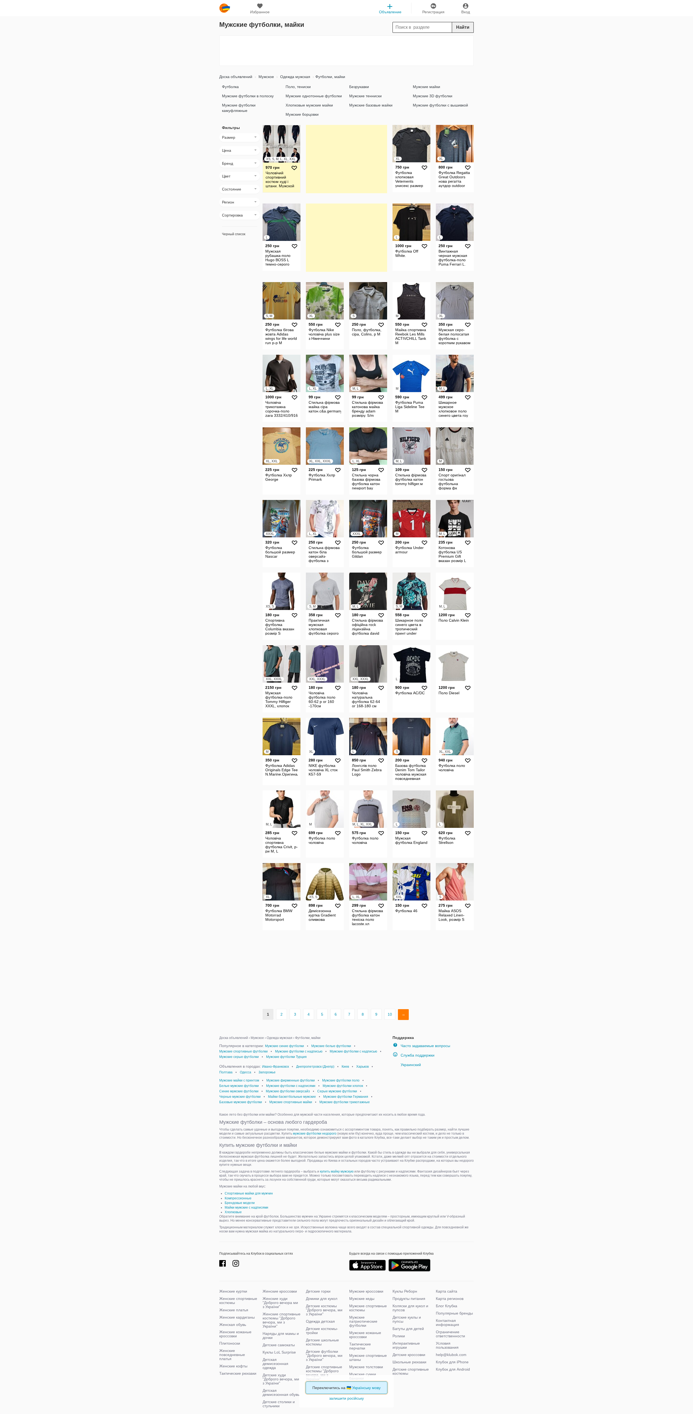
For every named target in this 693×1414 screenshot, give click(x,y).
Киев (345, 1066)
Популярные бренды (454, 1313)
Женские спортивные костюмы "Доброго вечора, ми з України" (281, 1320)
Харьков (362, 1066)
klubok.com (224, 8)
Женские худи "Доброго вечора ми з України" (280, 1302)
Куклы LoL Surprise (279, 1352)
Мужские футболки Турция (286, 1057)
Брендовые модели (240, 1203)
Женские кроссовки (280, 1291)
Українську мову (366, 1388)
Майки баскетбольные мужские (292, 1097)
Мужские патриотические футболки (363, 1321)
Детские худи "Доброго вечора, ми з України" (281, 1379)
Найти (462, 27)
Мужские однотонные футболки (314, 96)
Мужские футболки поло (340, 1080)
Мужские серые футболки (239, 1057)
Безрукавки (359, 87)
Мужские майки (426, 87)
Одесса (245, 1072)
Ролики (399, 1336)
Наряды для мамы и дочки (281, 1335)
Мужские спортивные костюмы (368, 1308)
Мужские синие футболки (284, 1046)
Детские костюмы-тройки (322, 1330)
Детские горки (318, 1291)
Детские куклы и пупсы (407, 1319)
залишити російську (346, 1398)
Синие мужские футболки (239, 1091)
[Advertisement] (346, 50)
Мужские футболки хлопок (343, 1086)
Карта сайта (446, 1291)
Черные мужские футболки (240, 1097)
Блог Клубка (446, 1306)
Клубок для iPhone (452, 1362)
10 (390, 1014)
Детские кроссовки (409, 1354)
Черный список (233, 234)
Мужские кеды (361, 1298)
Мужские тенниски (365, 96)
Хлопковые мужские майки (309, 105)
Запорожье (267, 1072)
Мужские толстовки (366, 1367)
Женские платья (233, 1310)
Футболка (230, 87)
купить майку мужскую (337, 1171)
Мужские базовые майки (371, 105)
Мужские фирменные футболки (290, 1080)
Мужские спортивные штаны (368, 1357)
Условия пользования (447, 1345)
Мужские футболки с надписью (298, 1051)
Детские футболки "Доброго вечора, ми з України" (324, 1355)
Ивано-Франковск (275, 1066)
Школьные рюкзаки (409, 1362)
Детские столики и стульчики (279, 1404)
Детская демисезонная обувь (281, 1392)
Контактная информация (447, 1322)
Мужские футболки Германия (345, 1097)
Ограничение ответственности (450, 1334)
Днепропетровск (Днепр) (315, 1066)
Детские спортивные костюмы (411, 1371)
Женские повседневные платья (232, 1354)
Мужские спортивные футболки (243, 1051)
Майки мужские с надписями (246, 1207)
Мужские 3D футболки (432, 96)
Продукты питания (409, 1298)
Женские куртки (233, 1291)
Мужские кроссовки (366, 1291)
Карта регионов (449, 1298)
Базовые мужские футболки (240, 1102)
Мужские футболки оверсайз (288, 1091)
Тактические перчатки (360, 1346)
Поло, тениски (298, 87)
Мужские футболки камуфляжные (239, 108)
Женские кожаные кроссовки (235, 1334)
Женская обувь (232, 1324)
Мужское (265, 77)
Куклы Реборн (405, 1291)
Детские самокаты (279, 1345)
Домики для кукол (321, 1298)
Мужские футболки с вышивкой (440, 105)
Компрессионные (238, 1198)
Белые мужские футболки (239, 1086)
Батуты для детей (408, 1328)
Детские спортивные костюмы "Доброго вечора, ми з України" (324, 1373)
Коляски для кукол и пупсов (410, 1308)
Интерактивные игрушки (406, 1345)
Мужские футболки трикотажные (344, 1102)
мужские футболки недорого (314, 1133)
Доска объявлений (235, 77)
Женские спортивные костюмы (238, 1300)
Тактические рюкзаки (237, 1373)
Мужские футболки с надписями (290, 1086)
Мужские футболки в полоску (248, 96)
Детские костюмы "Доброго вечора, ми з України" (324, 1310)
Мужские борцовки (302, 114)
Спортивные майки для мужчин (249, 1193)
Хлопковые (233, 1212)
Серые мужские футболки (337, 1091)
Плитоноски (229, 1343)
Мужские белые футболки (331, 1046)
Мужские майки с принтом (239, 1080)
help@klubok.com (451, 1354)
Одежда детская (320, 1321)
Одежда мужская (294, 77)
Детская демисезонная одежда (275, 1363)
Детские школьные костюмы (322, 1342)
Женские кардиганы (237, 1317)
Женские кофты (233, 1366)
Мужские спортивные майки (290, 1102)
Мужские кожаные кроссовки (365, 1335)
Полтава (226, 1072)
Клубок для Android (453, 1369)
